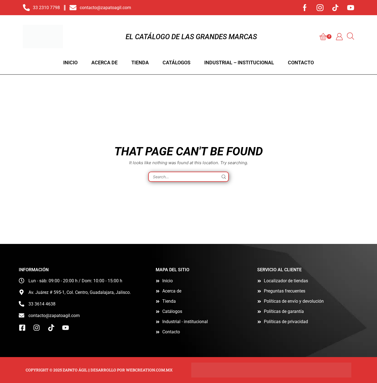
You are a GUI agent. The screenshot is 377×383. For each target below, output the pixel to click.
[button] (325, 36)
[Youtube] (350, 7)
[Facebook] (304, 7)
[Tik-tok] (335, 7)
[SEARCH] (224, 177)
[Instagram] (320, 7)
